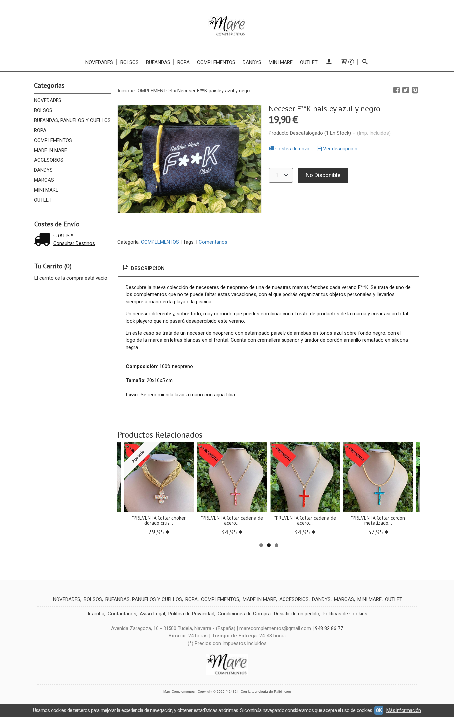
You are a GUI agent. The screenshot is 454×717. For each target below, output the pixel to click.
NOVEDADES (47, 100)
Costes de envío (293, 149)
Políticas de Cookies (345, 614)
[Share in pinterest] (415, 90)
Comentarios (213, 242)
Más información (403, 710)
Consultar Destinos (74, 243)
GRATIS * (63, 236)
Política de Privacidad (191, 614)
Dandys (252, 62)
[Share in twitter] (405, 90)
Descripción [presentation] (147, 268)
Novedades (99, 62)
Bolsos (129, 62)
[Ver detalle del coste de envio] (43, 240)
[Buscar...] (365, 62)
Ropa (183, 62)
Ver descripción (340, 149)
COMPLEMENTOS (53, 140)
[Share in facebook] (396, 90)
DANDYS (43, 170)
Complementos (216, 62)
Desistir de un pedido (296, 614)
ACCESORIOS (48, 160)
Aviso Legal (152, 614)
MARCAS (44, 180)
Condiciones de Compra (244, 614)
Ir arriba (96, 614)
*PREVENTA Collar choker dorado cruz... (159, 520)
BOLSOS (43, 110)
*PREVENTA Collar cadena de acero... (232, 520)
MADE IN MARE (50, 150)
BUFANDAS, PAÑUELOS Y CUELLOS (72, 120)
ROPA (40, 130)
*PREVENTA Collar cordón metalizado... (378, 520)
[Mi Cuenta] (328, 62)
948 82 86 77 (329, 628)
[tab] (143, 268)
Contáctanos (122, 614)
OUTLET (309, 62)
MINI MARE (46, 190)
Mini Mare (281, 62)
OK (379, 710)
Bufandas (158, 62)
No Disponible (323, 175)
